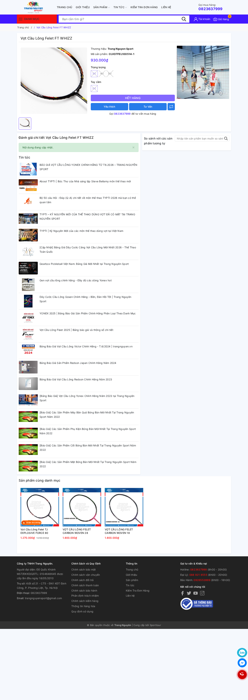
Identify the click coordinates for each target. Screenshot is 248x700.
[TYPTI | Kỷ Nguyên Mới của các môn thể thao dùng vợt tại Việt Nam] (28, 235)
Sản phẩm (100, 7)
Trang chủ (64, 7)
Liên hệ (166, 7)
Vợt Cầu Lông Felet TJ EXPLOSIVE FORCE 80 (34, 531)
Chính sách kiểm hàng (84, 600)
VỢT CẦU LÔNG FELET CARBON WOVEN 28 (77, 531)
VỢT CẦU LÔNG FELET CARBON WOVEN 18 (119, 531)
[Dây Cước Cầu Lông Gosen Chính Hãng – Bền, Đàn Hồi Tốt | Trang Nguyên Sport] (28, 301)
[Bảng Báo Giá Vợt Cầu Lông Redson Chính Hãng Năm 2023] (28, 383)
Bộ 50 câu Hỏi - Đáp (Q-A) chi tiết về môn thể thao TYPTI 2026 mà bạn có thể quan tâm (88, 200)
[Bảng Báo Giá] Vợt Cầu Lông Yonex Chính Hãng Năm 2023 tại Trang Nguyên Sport (87, 398)
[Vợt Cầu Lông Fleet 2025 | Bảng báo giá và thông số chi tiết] (28, 334)
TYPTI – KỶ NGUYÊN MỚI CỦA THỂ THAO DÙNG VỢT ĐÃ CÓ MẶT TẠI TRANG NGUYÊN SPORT (87, 216)
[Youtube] (195, 593)
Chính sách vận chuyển (85, 574)
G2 (94, 88)
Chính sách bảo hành (84, 590)
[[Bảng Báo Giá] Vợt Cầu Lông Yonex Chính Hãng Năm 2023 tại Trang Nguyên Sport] (28, 400)
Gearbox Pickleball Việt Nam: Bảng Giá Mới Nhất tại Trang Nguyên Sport (84, 263)
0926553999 (202, 580)
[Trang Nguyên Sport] (203, 72)
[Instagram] (202, 593)
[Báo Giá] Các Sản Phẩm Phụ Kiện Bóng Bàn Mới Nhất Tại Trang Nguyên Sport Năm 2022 (88, 431)
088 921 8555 (198, 574)
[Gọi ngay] (242, 674)
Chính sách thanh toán (85, 585)
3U (94, 73)
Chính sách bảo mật (83, 569)
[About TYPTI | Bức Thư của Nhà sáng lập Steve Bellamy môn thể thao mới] (28, 185)
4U (102, 73)
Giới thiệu (83, 7)
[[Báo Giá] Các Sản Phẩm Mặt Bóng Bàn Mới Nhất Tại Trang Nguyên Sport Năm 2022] (28, 466)
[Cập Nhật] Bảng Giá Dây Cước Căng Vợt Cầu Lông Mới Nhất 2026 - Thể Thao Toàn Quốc (88, 249)
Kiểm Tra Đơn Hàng (144, 7)
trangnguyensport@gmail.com (43, 598)
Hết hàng (133, 98)
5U (109, 73)
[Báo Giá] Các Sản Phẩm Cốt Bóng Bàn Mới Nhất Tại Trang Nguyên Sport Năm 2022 (88, 447)
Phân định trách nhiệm (85, 595)
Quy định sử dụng (82, 611)
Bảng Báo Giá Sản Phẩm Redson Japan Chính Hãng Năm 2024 (78, 362)
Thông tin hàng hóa (83, 606)
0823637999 (210, 7)
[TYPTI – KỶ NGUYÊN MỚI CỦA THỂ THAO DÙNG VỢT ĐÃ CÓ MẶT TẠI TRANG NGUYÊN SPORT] (28, 218)
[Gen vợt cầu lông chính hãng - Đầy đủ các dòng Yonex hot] (28, 284)
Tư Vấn (148, 106)
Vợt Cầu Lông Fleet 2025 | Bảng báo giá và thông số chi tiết (76, 329)
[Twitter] (189, 593)
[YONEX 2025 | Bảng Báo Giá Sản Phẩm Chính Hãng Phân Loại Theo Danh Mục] (28, 317)
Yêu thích (109, 106)
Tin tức (119, 7)
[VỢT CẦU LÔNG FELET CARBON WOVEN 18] (124, 507)
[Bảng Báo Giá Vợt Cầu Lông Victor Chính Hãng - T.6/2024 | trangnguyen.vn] (28, 350)
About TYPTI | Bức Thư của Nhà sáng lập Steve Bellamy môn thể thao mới (85, 181)
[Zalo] (242, 652)
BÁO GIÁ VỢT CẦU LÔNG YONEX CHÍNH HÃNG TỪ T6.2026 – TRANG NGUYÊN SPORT (88, 167)
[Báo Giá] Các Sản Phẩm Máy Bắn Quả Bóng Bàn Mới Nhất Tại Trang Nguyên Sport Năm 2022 (87, 414)
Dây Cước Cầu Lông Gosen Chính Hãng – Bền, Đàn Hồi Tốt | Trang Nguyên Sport (85, 299)
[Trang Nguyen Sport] (33, 7)
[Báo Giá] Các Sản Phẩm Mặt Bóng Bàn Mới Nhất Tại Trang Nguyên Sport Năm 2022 (88, 464)
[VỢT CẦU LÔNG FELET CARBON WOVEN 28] (82, 507)
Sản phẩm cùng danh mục (39, 480)
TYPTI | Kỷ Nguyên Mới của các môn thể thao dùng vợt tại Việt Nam (81, 230)
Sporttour (155, 625)
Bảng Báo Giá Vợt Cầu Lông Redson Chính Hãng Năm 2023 (76, 379)
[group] (54, 81)
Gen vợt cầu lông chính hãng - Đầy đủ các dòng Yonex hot (76, 280)
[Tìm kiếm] (184, 19)
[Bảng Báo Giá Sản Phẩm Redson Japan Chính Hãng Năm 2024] (28, 367)
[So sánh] (171, 106)
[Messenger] (242, 662)
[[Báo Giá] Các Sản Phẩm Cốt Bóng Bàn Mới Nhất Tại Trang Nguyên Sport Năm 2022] (28, 449)
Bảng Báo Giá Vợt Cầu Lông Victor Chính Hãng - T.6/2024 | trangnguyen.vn (86, 346)
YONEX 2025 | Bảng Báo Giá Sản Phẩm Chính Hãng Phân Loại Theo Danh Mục (88, 313)
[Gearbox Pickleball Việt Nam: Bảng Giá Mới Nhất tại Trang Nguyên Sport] (28, 268)
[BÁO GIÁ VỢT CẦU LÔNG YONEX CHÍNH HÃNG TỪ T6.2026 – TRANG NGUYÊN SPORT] (28, 169)
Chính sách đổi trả (82, 580)
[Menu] (20, 18)
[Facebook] (182, 593)
